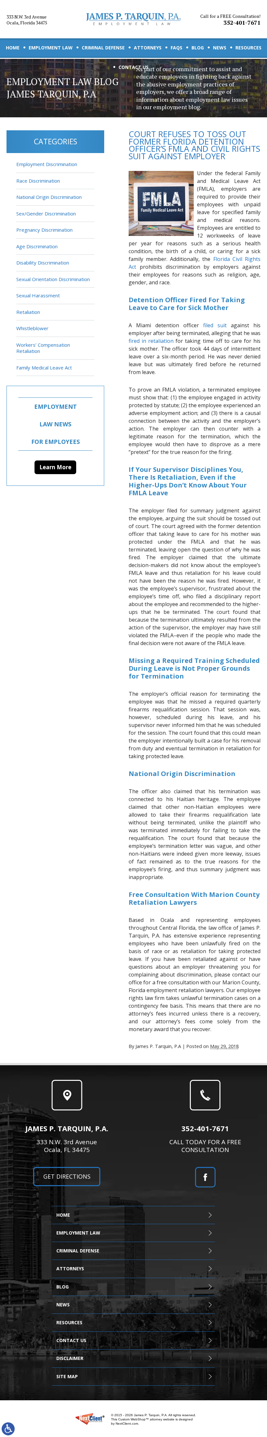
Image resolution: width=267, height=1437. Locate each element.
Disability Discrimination (42, 262)
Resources (248, 48)
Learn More (55, 467)
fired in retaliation (151, 340)
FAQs (176, 48)
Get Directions (67, 1176)
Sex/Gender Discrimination (46, 213)
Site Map (67, 1376)
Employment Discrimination (46, 164)
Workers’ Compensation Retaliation (43, 348)
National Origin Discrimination (49, 197)
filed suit (215, 325)
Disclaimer (69, 1358)
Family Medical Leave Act (44, 367)
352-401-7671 (230, 20)
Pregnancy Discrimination (44, 230)
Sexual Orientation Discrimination (53, 279)
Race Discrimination (38, 180)
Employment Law (51, 48)
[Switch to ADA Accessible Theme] (8, 1428)
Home (13, 48)
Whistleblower (32, 328)
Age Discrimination (37, 246)
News (219, 48)
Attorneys (148, 48)
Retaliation (28, 312)
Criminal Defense (103, 48)
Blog (197, 48)
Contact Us (133, 67)
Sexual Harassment (38, 295)
